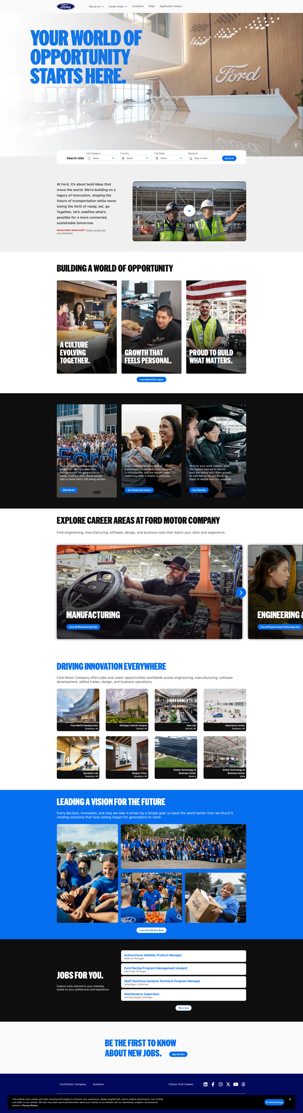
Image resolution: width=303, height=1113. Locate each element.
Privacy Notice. (30, 1105)
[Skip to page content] (151, 136)
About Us (94, 6)
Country (124, 153)
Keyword (193, 153)
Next (241, 592)
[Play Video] (189, 211)
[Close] (290, 1101)
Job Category (93, 153)
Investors (98, 1084)
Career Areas (116, 6)
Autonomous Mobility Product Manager (153, 955)
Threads (243, 1084)
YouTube (236, 1084)
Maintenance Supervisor (142, 994)
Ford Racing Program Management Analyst (155, 968)
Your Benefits (199, 489)
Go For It (229, 158)
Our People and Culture (139, 489)
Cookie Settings (274, 1102)
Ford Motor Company (73, 1084)
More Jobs (183, 1007)
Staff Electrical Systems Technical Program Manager (162, 981)
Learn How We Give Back (152, 930)
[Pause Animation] (296, 145)
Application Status (171, 6)
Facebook (213, 1084)
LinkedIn (205, 1084)
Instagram (220, 1084)
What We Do (69, 489)
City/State (159, 153)
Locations (138, 6)
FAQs (152, 6)
